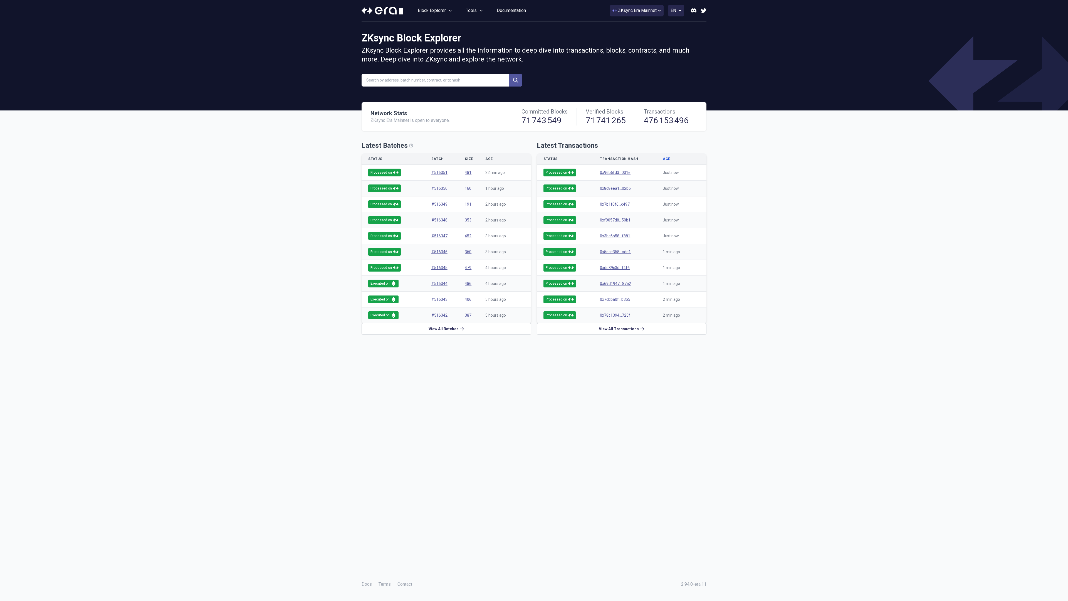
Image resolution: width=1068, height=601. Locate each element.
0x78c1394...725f (615, 315)
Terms (385, 584)
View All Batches (444, 329)
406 (468, 299)
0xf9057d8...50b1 (615, 220)
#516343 (439, 299)
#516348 (439, 220)
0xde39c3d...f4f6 (615, 267)
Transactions (659, 111)
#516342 (439, 315)
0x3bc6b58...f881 (615, 236)
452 (468, 236)
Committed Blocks (544, 111)
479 (468, 267)
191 (468, 204)
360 (468, 252)
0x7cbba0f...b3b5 (615, 299)
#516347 (439, 236)
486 (468, 283)
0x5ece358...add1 (615, 252)
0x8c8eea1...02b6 (615, 188)
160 (468, 188)
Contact (404, 584)
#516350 (439, 188)
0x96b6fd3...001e (615, 172)
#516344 (439, 283)
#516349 (439, 204)
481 (468, 172)
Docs (367, 584)
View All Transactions (619, 329)
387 (468, 315)
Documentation (511, 10)
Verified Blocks (604, 111)
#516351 (439, 172)
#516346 (439, 252)
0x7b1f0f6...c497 (615, 204)
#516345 (439, 267)
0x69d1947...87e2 (615, 283)
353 (468, 220)
